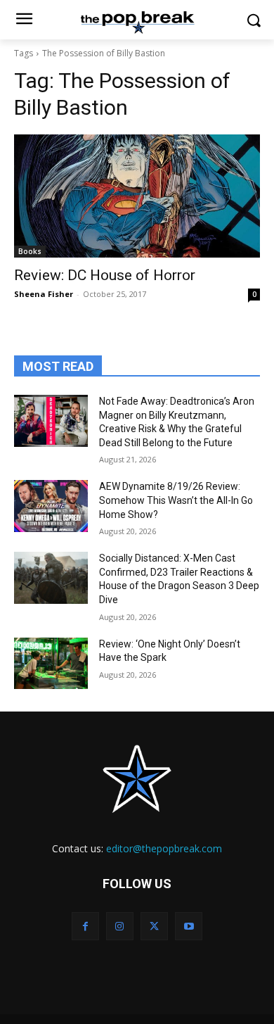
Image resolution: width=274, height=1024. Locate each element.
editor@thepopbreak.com (164, 848)
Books (29, 251)
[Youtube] (188, 926)
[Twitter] (154, 926)
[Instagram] (119, 926)
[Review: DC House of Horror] (137, 196)
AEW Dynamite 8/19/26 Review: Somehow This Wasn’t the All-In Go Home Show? (176, 500)
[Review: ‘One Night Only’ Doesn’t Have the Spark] (51, 664)
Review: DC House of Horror (104, 275)
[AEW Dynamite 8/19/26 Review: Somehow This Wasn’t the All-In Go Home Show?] (51, 506)
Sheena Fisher (43, 294)
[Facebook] (85, 926)
